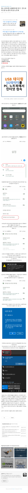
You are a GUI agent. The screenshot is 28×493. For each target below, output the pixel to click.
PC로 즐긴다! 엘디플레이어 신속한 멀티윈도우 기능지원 (13, 32)
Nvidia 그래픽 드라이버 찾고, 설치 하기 (8, 431)
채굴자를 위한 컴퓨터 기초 (6, 6)
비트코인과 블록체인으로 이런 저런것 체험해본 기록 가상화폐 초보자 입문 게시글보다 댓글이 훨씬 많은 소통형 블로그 (11, 477)
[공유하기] (6, 418)
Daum (14, 488)
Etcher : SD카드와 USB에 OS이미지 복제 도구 (10, 429)
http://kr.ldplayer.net (7, 29)
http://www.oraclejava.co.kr (9, 19)
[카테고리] (1, 1)
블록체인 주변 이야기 (6, 474)
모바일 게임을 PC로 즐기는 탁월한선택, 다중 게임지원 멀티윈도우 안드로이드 (14, 34)
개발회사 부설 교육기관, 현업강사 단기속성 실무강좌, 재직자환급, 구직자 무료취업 (10, 24)
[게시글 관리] (7, 418)
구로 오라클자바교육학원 (10, 21)
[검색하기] (26, 1)
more (26, 445)
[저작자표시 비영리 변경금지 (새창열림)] (17, 417)
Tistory (21, 488)
